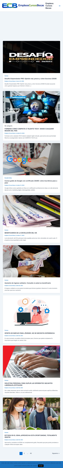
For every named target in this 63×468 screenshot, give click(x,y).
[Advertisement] (31, 23)
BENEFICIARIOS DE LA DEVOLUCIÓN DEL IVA (21, 233)
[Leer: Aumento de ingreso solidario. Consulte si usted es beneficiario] (31, 261)
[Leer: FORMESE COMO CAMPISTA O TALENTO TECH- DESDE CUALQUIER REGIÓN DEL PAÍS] (31, 107)
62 (31, 453)
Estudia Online (8, 178)
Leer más (46, 465)
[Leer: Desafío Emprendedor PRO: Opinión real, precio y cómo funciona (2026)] (31, 57)
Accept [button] (41, 465)
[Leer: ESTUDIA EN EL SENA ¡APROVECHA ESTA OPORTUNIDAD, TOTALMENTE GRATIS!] (31, 413)
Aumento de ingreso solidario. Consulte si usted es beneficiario (28, 283)
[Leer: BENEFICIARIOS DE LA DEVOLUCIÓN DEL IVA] (31, 211)
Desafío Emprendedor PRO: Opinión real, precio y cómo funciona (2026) (31, 78)
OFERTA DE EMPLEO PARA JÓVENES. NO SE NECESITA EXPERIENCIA (30, 333)
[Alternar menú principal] (59, 6)
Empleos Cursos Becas (49, 5)
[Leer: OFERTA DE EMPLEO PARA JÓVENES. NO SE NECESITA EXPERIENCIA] (31, 311)
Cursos (6, 75)
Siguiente (55, 453)
